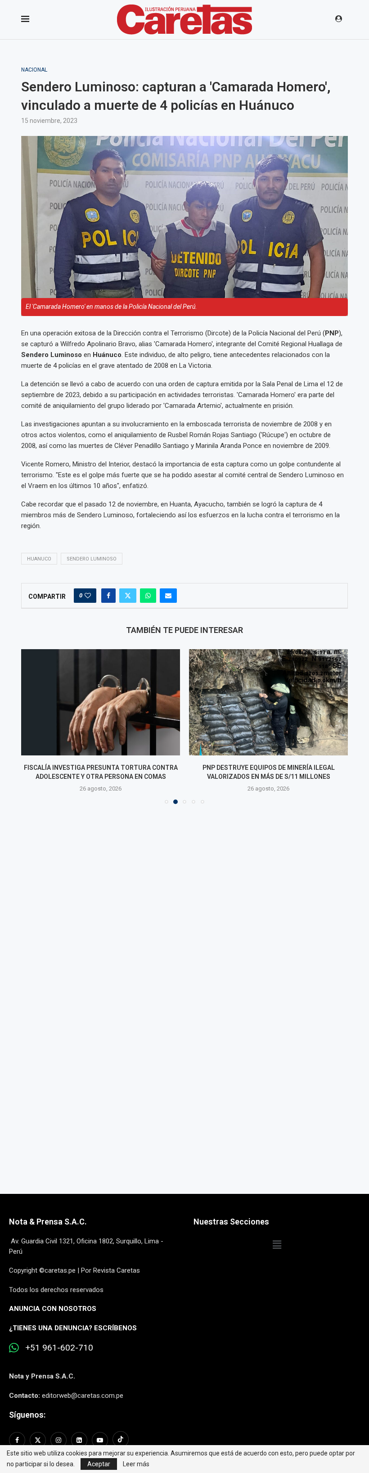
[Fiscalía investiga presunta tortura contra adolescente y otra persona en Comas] (100, 702)
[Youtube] (100, 1440)
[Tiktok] (120, 1440)
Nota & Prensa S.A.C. (48, 1221)
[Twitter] (37, 1440)
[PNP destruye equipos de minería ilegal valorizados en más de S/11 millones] (268, 702)
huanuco (39, 559)
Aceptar (98, 1464)
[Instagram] (58, 1440)
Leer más (136, 1464)
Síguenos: (27, 1414)
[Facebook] (18, 1440)
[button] (33, 726)
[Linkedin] (79, 1440)
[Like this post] (88, 595)
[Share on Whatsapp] (148, 595)
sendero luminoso (92, 559)
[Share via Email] (168, 595)
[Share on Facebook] (108, 595)
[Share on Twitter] (127, 595)
